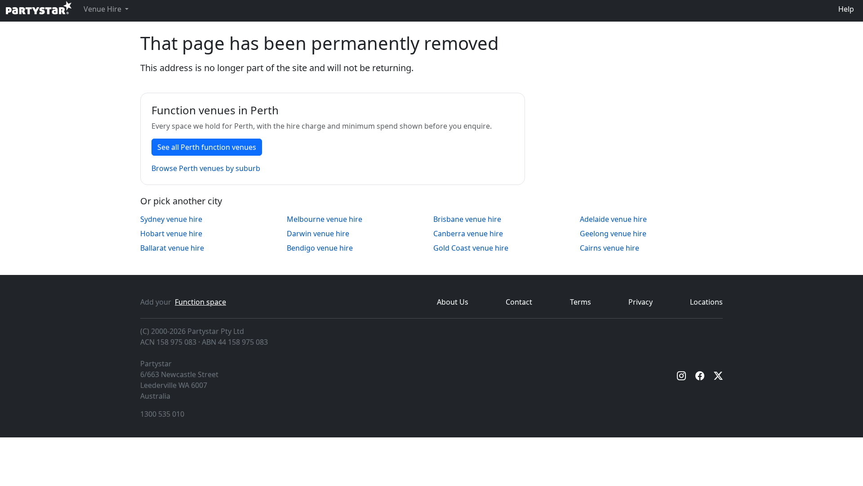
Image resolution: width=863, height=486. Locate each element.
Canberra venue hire (468, 233)
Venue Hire (103, 9)
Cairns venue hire (609, 248)
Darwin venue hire (318, 233)
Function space (200, 302)
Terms (580, 302)
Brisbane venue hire (467, 219)
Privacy (640, 302)
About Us (452, 302)
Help (846, 9)
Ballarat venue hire (172, 248)
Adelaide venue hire (613, 219)
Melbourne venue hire (324, 219)
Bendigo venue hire (320, 248)
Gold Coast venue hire (470, 248)
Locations (706, 302)
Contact (519, 302)
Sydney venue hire (171, 219)
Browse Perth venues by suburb (205, 168)
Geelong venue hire (613, 233)
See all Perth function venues (206, 147)
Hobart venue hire (171, 233)
